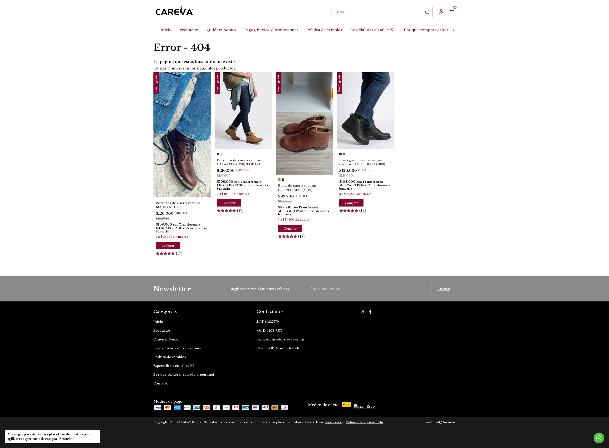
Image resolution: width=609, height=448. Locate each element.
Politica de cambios (324, 30)
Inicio (166, 30)
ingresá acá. (333, 422)
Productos (189, 30)
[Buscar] (426, 12)
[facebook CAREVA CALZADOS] (370, 312)
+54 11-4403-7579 (269, 331)
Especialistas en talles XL (373, 30)
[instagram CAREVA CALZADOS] (362, 312)
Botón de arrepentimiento (364, 422)
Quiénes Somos (221, 30)
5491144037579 (267, 322)
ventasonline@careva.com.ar (280, 339)
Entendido (66, 439)
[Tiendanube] (441, 422)
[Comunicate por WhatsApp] (599, 438)
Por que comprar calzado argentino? (438, 30)
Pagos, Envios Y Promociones (271, 30)
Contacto (160, 383)
